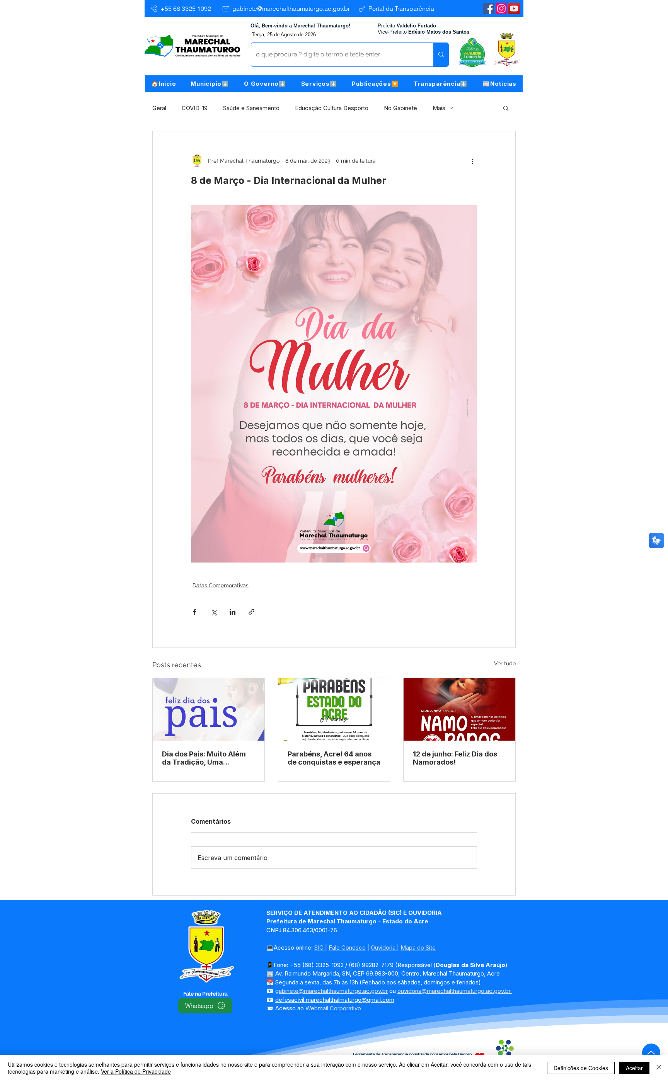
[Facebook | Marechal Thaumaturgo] (488, 8)
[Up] (651, 1053)
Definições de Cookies (581, 1068)
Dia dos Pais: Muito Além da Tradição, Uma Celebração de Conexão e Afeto (206, 758)
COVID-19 (195, 108)
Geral (159, 108)
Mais (439, 108)
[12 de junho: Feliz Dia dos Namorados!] (459, 709)
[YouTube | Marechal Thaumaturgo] (514, 8)
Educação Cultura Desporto (331, 108)
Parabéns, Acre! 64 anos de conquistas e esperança (334, 758)
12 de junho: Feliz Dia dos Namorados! (455, 758)
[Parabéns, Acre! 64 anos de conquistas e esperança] (334, 709)
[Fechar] (658, 1068)
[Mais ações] (472, 160)
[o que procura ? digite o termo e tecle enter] (440, 54)
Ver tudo (505, 663)
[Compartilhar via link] (251, 611)
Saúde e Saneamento (251, 108)
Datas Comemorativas (221, 585)
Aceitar (634, 1068)
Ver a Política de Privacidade (136, 1071)
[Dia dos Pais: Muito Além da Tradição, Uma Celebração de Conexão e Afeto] (208, 709)
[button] (210, 84)
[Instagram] (501, 8)
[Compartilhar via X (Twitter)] (213, 611)
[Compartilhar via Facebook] (194, 611)
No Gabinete (400, 108)
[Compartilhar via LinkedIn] (232, 611)
